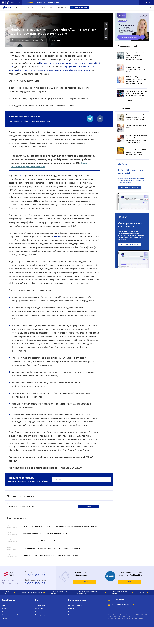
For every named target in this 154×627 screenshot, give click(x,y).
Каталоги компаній (41, 612)
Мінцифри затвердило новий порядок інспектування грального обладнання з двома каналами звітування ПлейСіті (136, 95)
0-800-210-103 (35, 575)
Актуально (61, 7)
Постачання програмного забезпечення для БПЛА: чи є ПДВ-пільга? (52, 555)
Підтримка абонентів (75, 605)
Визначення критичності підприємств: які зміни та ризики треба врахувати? (135, 117)
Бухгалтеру (53, 2)
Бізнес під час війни (81, 7)
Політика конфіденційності (11, 612)
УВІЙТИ (88, 506)
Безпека (13, 26)
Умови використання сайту (11, 615)
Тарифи (85, 582)
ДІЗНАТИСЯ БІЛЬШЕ (129, 187)
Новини (19, 7)
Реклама (4, 618)
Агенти (4, 605)
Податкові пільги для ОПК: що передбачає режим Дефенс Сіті (49, 541)
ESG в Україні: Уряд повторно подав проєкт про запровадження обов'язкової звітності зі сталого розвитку (136, 81)
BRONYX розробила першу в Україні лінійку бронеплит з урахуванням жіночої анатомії (60, 526)
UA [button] (124, 2)
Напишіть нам (72, 608)
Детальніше (129, 586)
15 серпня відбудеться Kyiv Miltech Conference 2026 (45, 533)
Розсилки (71, 612)
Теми (149, 7)
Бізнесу (30, 2)
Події (51, 7)
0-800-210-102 (35, 583)
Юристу (41, 2)
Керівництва (39, 608)
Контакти (71, 615)
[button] (3, 2)
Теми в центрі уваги (41, 615)
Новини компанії (40, 605)
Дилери (4, 608)
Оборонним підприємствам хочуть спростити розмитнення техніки (51, 548)
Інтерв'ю (41, 7)
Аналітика (30, 7)
